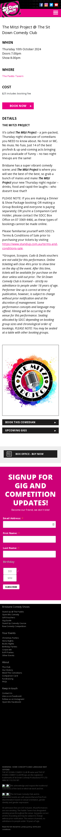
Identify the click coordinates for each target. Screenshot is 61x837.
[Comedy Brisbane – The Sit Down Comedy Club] (10, 8)
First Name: (11, 533)
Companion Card (10, 675)
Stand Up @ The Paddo (13, 611)
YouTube (56, 5)
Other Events (8, 655)
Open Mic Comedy (10, 614)
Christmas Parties (10, 637)
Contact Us (7, 693)
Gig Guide (7, 620)
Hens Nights (7, 640)
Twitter (51, 5)
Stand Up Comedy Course (14, 623)
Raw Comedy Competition (14, 626)
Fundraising (7, 678)
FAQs (4, 681)
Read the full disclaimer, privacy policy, (17, 827)
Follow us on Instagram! (13, 699)
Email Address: (13, 518)
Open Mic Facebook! (11, 702)
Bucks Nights (8, 643)
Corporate (7, 649)
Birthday (8, 561)
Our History (7, 670)
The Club (6, 667)
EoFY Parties (8, 652)
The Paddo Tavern (13, 76)
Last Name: (11, 548)
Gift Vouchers (8, 617)
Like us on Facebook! (12, 696)
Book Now (18, 106)
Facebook (41, 5)
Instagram (46, 5)
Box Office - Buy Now (29, 454)
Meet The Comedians (12, 672)
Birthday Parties (9, 646)
